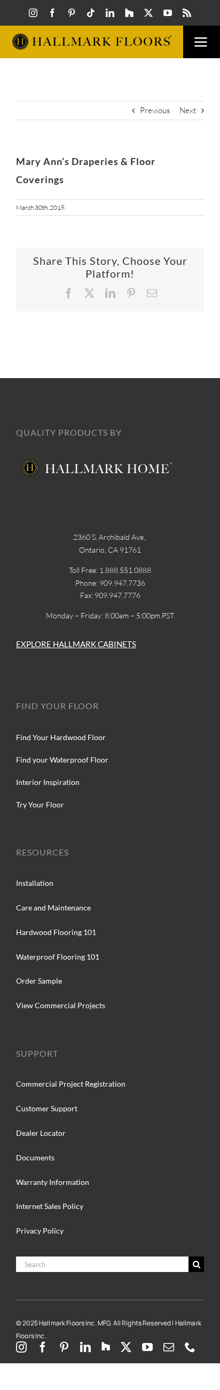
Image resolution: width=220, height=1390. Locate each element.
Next (187, 110)
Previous (155, 110)
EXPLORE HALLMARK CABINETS (76, 644)
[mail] (168, 1347)
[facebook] (52, 13)
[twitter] (148, 13)
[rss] (187, 13)
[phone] (190, 1347)
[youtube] (167, 13)
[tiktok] (91, 13)
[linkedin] (110, 13)
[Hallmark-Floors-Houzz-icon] (129, 13)
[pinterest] (71, 13)
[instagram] (33, 13)
